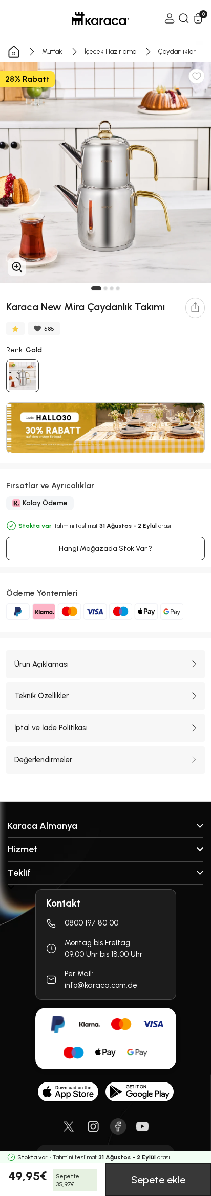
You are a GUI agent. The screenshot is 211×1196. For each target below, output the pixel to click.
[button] (96, 288)
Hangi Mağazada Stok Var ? (105, 548)
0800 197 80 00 (91, 923)
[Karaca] (86, 18)
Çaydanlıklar (177, 51)
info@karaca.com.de (101, 985)
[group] (105, 172)
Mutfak (52, 51)
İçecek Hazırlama (110, 51)
